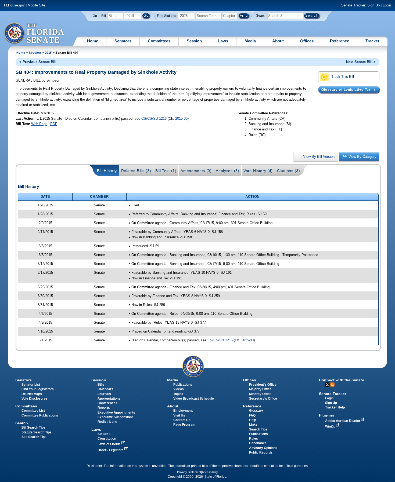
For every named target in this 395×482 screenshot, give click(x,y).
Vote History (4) (258, 171)
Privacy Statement (189, 472)
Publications (182, 384)
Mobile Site (36, 5)
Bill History (107, 171)
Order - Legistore (111, 450)
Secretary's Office (263, 398)
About (278, 41)
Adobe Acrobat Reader (343, 420)
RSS (332, 384)
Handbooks (258, 443)
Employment (183, 410)
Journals (104, 394)
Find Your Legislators (37, 389)
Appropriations (109, 398)
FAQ (252, 415)
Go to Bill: (100, 15)
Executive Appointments (116, 412)
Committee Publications (39, 415)
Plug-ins (326, 415)
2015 (48, 52)
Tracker (372, 41)
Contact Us (182, 420)
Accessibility (210, 472)
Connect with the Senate (341, 380)
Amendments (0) (196, 171)
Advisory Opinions (263, 448)
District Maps (31, 394)
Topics (178, 394)
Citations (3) (288, 171)
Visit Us (179, 415)
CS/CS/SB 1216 (154, 118)
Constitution (107, 438)
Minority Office (260, 394)
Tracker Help (335, 407)
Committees (159, 41)
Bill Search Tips (33, 427)
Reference (339, 41)
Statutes (104, 434)
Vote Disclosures (34, 398)
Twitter (327, 384)
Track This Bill (342, 77)
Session (194, 41)
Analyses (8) (227, 171)
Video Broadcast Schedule (193, 398)
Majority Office (260, 389)
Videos (178, 389)
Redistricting (107, 421)
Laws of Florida (109, 444)
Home (92, 41)
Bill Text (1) (166, 171)
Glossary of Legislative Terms (348, 89)
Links (253, 424)
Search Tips (258, 429)
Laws (223, 41)
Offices (307, 41)
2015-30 (181, 118)
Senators (122, 41)
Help (252, 420)
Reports (104, 407)
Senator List (30, 384)
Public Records (260, 452)
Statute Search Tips (36, 432)
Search (261, 15)
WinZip (330, 426)
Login (387, 5)
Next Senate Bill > (361, 62)
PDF (53, 124)
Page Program (184, 424)
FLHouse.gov (14, 5)
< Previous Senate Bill (37, 62)
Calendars (105, 389)
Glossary (256, 410)
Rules (253, 438)
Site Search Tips (33, 437)
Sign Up (373, 5)
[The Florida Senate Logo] (34, 33)
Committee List (33, 410)
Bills (101, 384)
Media (250, 41)
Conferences (107, 403)
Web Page (39, 124)
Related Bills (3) (136, 171)
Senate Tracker (332, 394)
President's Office (262, 384)
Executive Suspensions (116, 417)
